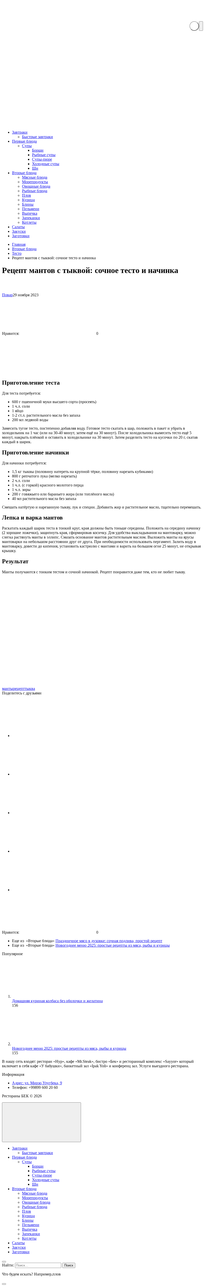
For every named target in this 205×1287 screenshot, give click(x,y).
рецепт (19, 688)
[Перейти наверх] (41, 1122)
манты (7, 688)
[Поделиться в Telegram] (49, 813)
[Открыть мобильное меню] (201, 26)
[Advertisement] (102, 88)
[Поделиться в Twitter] (49, 851)
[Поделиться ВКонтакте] (49, 735)
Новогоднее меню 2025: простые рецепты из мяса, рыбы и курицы (113, 945)
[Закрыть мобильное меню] (4, 1261)
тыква (30, 688)
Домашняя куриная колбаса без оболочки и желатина (57, 1001)
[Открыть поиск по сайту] (194, 26)
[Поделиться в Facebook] (49, 774)
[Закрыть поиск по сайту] (4, 1284)
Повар (7, 295)
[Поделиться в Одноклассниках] (49, 890)
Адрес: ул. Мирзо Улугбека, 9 (37, 1083)
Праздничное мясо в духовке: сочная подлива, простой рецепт (109, 941)
